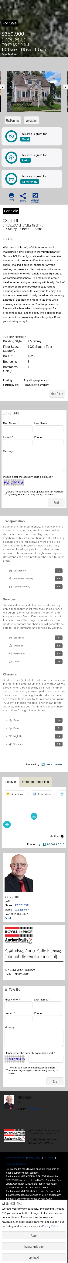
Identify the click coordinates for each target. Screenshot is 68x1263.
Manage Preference (33, 1246)
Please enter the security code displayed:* (28, 476)
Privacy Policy (50, 1226)
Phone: (38, 437)
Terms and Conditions (16, 1164)
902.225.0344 (22, 905)
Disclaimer (48, 1158)
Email (8, 918)
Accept (34, 1235)
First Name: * (11, 423)
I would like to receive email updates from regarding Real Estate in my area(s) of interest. (35, 493)
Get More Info (12, 120)
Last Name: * (41, 423)
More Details (57, 393)
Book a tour (31, 120)
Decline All (34, 1257)
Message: (9, 451)
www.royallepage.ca (15, 1158)
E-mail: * (8, 437)
